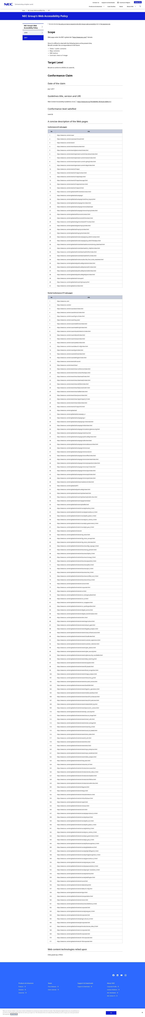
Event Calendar (52, 989)
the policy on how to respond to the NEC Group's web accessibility (77, 24)
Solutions (21, 989)
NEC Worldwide (111, 993)
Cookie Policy (14, 1014)
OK (111, 1012)
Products (20, 986)
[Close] (142, 1012)
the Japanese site (105, 24)
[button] (96, 6)
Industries (21, 993)
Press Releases (52, 986)
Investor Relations (112, 989)
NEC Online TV (111, 996)
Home (23, 10)
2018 (25, 33)
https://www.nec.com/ (79, 37)
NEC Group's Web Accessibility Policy (36, 10)
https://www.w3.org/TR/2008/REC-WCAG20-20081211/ (94, 102)
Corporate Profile (112, 986)
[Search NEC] (140, 6)
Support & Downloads (84, 986)
